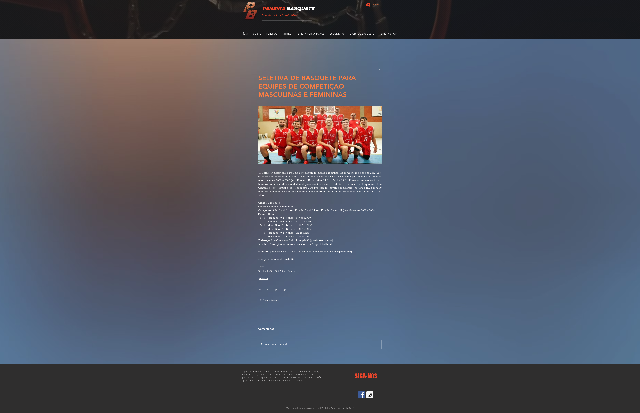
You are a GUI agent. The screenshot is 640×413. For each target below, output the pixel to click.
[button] (272, 33)
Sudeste (263, 278)
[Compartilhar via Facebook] (260, 289)
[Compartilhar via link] (284, 289)
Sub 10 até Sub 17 (285, 271)
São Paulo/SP (265, 271)
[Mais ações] (380, 69)
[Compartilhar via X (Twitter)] (268, 289)
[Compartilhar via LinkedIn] (276, 289)
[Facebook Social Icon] (361, 394)
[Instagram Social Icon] (369, 394)
